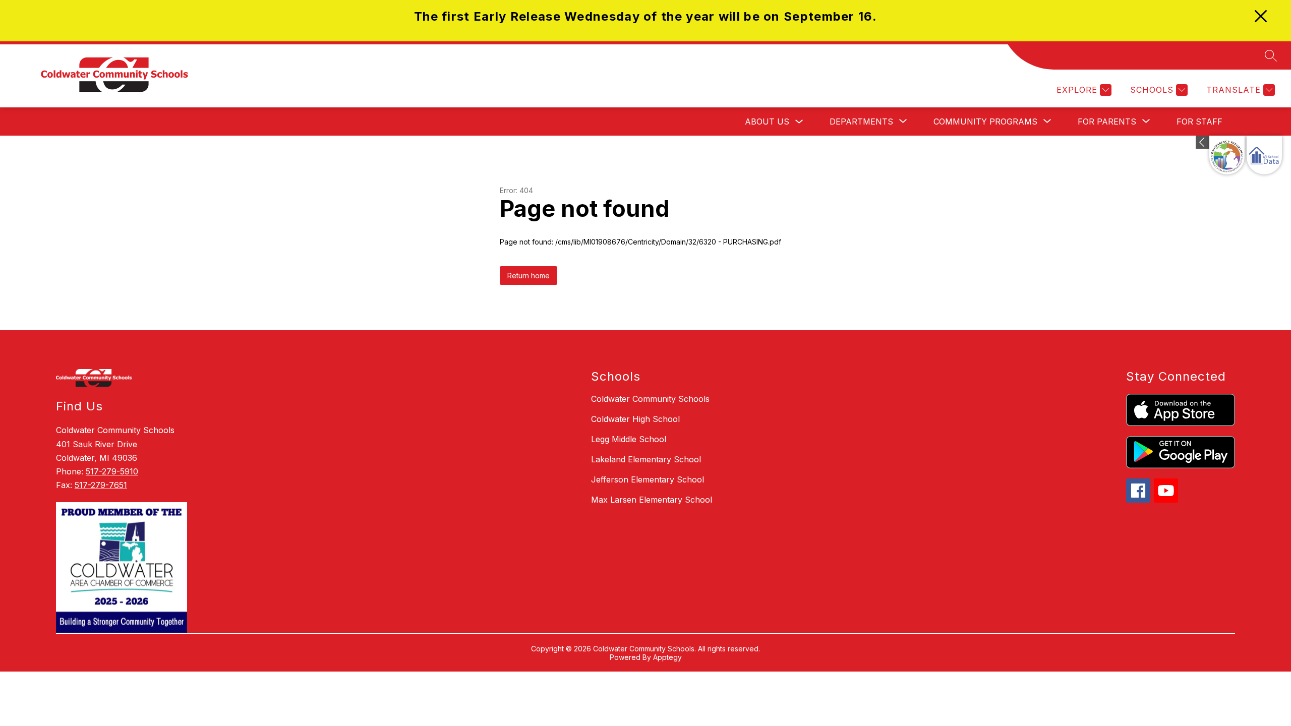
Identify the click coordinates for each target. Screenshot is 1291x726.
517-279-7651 (101, 485)
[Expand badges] (1202, 142)
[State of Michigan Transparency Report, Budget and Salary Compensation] (1227, 155)
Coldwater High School (635, 419)
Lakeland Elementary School (646, 459)
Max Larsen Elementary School (651, 500)
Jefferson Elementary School (647, 479)
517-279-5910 (112, 471)
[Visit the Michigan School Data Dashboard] (1264, 155)
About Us (767, 121)
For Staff (1199, 121)
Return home (528, 275)
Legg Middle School (628, 439)
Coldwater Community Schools (650, 399)
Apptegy (667, 657)
